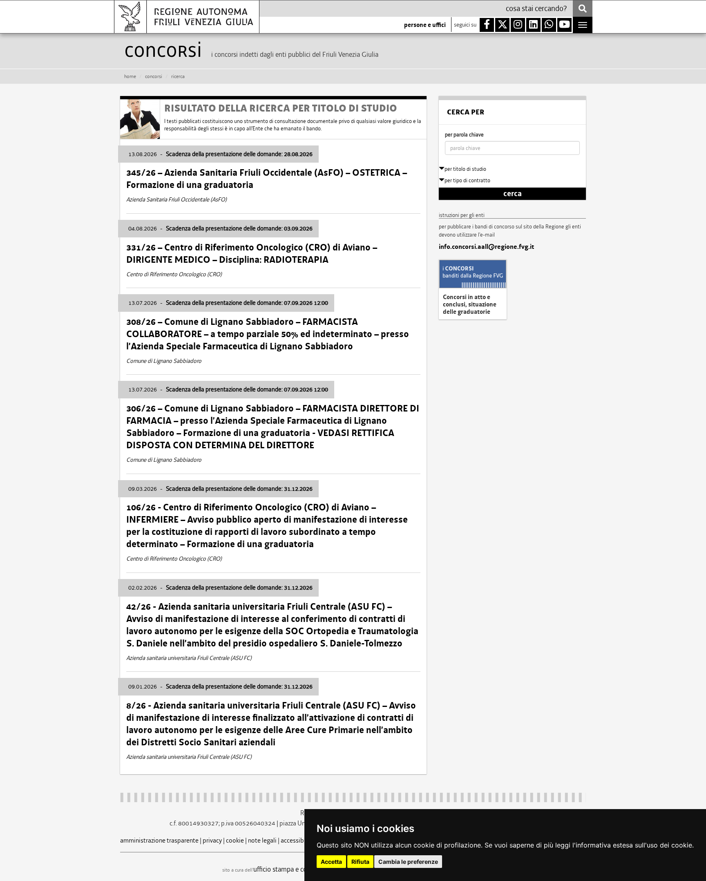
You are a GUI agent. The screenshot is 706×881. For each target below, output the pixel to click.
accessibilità (298, 840)
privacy (212, 840)
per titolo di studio (465, 168)
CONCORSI (153, 76)
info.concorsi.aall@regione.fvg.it (486, 246)
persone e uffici (425, 25)
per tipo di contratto (467, 180)
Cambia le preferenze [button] (408, 861)
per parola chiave (464, 134)
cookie (235, 840)
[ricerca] (582, 8)
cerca (512, 193)
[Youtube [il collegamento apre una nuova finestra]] (564, 25)
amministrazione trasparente (159, 840)
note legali (262, 840)
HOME (130, 76)
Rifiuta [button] (360, 861)
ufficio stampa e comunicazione (298, 869)
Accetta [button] (331, 861)
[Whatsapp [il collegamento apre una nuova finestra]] (549, 25)
